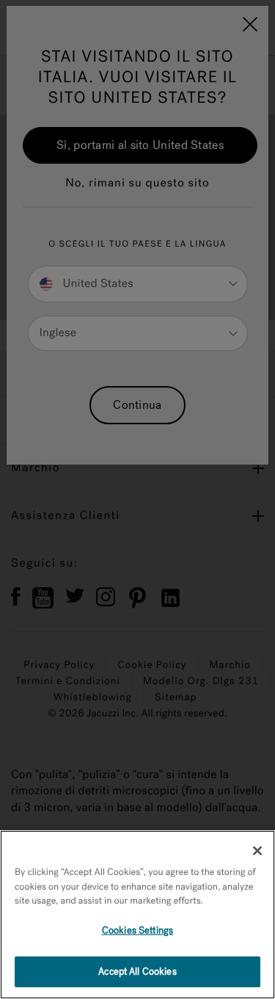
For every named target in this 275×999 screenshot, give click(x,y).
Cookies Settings (137, 930)
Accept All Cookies (137, 971)
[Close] (257, 851)
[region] (137, 914)
